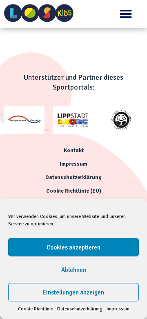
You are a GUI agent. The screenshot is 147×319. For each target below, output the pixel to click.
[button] (126, 14)
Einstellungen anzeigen (73, 292)
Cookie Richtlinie (35, 309)
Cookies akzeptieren (73, 247)
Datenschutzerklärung (79, 309)
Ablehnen (73, 270)
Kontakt (74, 150)
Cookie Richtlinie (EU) (73, 191)
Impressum (118, 309)
